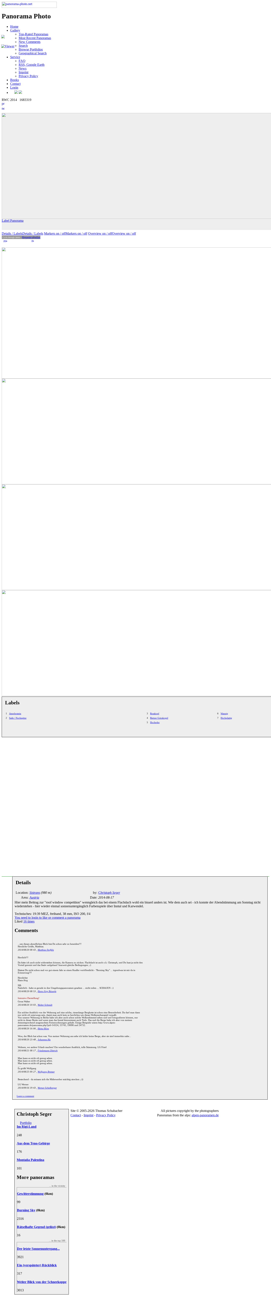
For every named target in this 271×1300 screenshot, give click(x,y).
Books (14, 80)
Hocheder (155, 722)
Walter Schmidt (45, 1005)
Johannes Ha (44, 1039)
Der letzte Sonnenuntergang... (38, 1248)
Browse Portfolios (31, 49)
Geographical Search (33, 53)
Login (14, 87)
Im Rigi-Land (26, 1126)
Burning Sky (26, 1210)
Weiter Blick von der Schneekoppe (41, 1282)
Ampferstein (15, 713)
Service (15, 57)
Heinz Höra (43, 1028)
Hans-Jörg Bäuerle (47, 991)
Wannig (224, 713)
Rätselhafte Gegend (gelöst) (36, 1227)
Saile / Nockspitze (17, 718)
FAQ (22, 61)
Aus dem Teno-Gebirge (33, 1143)
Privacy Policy (28, 76)
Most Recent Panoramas (35, 38)
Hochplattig (226, 718)
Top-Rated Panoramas (33, 34)
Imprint (23, 72)
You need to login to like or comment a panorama (47, 917)
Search (23, 45)
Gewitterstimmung (30, 1193)
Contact (15, 83)
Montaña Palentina (30, 1160)
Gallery (15, 30)
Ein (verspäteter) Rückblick (37, 1265)
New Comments (29, 42)
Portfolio (26, 1123)
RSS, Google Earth (31, 64)
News (22, 68)
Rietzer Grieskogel (159, 718)
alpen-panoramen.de (205, 1115)
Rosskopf (154, 713)
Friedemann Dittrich (48, 1050)
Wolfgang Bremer (46, 1071)
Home (14, 26)
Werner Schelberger (47, 1088)
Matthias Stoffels (46, 950)
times (29, 921)
